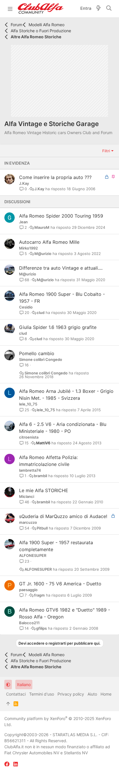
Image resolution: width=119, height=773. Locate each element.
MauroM (41, 227)
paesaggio (28, 589)
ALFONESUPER (32, 555)
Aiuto (92, 694)
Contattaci (16, 694)
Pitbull (42, 528)
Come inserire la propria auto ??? (55, 177)
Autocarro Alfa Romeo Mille (49, 242)
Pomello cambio (36, 353)
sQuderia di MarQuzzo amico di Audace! (63, 516)
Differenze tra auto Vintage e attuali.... (61, 268)
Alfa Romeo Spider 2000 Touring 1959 (61, 216)
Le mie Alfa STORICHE (43, 490)
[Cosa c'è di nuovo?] (98, 8)
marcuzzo (28, 522)
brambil (40, 476)
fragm (39, 595)
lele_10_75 (28, 404)
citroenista (28, 437)
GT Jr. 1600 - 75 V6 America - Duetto (60, 584)
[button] (10, 8)
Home (106, 694)
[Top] (8, 703)
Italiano (24, 684)
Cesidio (26, 307)
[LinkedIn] (15, 764)
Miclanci (26, 496)
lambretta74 (30, 470)
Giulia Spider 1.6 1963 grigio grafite (57, 327)
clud (40, 313)
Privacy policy (70, 694)
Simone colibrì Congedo (40, 359)
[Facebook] (7, 764)
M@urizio (42, 254)
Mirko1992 (28, 248)
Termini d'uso (41, 694)
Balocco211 (29, 622)
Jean (23, 222)
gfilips (41, 628)
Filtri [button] (106, 150)
